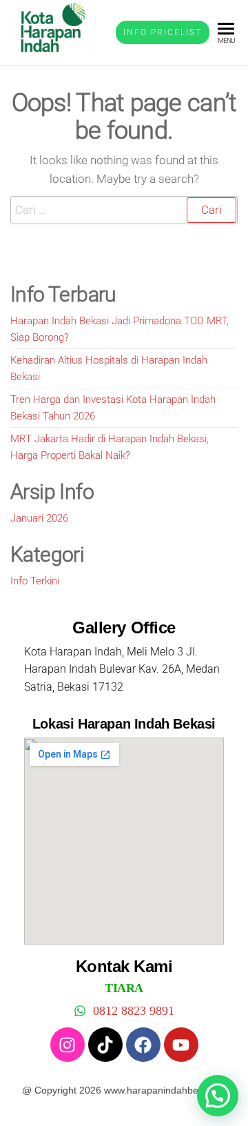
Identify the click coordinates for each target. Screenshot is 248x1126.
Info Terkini (34, 581)
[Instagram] (67, 1044)
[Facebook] (143, 1044)
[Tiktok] (105, 1044)
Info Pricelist (162, 32)
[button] (217, 1095)
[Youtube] (181, 1044)
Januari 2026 (39, 518)
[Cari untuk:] (124, 210)
